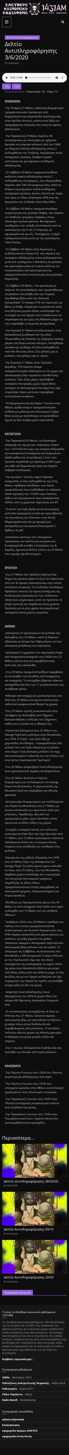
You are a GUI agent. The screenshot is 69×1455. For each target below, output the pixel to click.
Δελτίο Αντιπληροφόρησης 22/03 (28, 1277)
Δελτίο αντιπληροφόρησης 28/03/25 (31, 1181)
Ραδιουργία (9, 1388)
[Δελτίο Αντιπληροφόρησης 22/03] (34, 1242)
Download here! (15, 91)
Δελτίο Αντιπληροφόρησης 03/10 (28, 1229)
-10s (6, 86)
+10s (16, 86)
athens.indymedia (13, 1419)
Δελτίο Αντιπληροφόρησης (22, 37)
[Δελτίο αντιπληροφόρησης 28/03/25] (34, 1146)
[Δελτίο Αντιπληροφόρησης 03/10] (34, 1194)
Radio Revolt (10, 1400)
